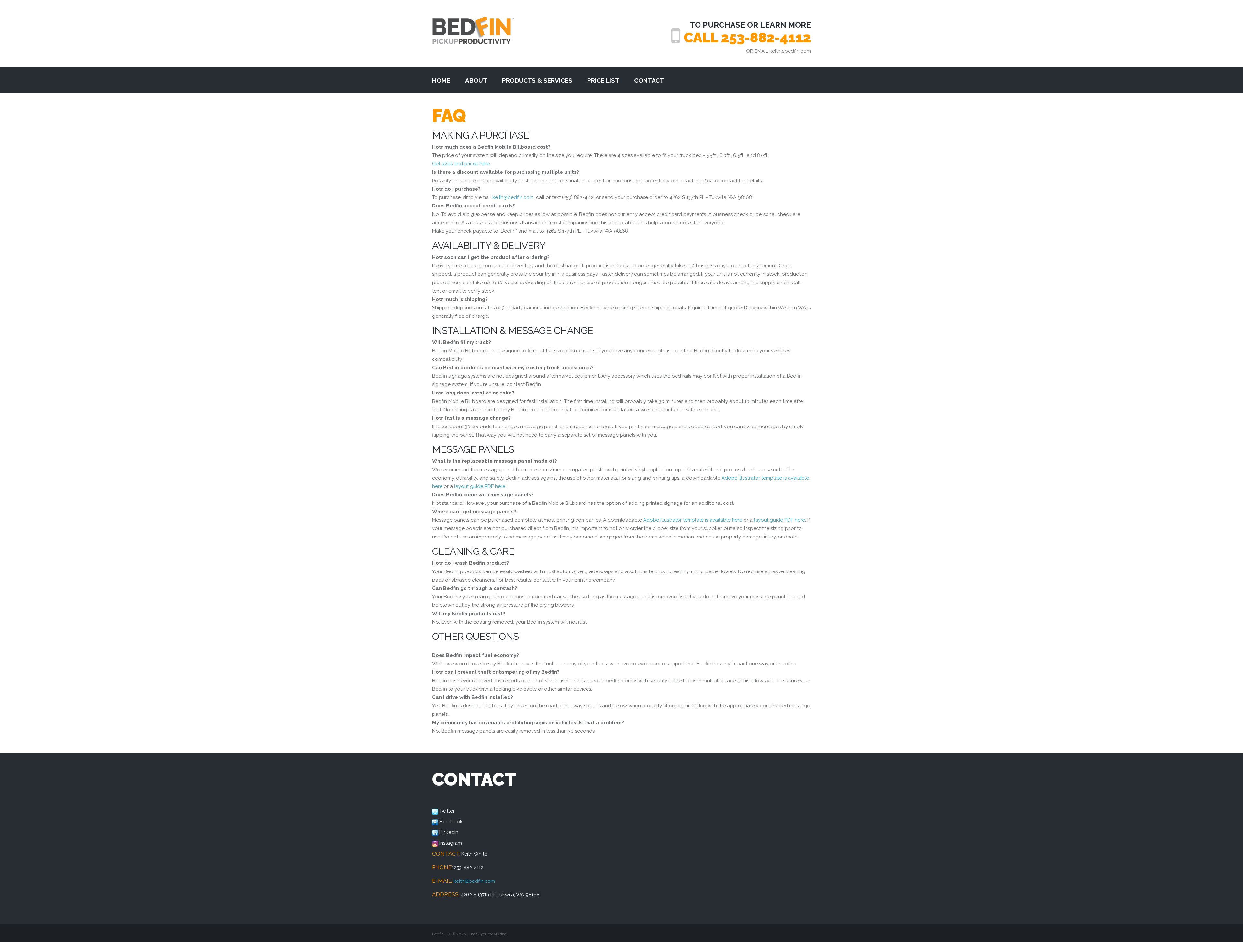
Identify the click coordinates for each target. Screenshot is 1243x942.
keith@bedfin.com (789, 51)
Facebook (451, 822)
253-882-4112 (468, 867)
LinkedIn (448, 832)
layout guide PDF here (479, 486)
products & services (537, 80)
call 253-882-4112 (747, 37)
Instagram (450, 843)
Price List (603, 80)
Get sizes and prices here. (461, 164)
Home (441, 80)
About (476, 80)
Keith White (474, 854)
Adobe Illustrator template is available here (692, 520)
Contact (649, 80)
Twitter (446, 811)
